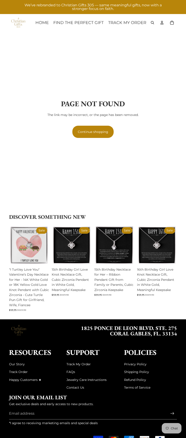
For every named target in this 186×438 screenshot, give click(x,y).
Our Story (17, 364)
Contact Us (75, 387)
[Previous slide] (12, 245)
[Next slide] (45, 245)
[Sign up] (172, 413)
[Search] (152, 23)
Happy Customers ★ (25, 380)
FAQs (70, 372)
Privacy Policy (135, 364)
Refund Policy (135, 380)
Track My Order (78, 364)
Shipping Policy (136, 372)
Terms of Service (137, 387)
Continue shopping (93, 132)
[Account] (162, 23)
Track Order (18, 372)
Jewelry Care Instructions (86, 380)
